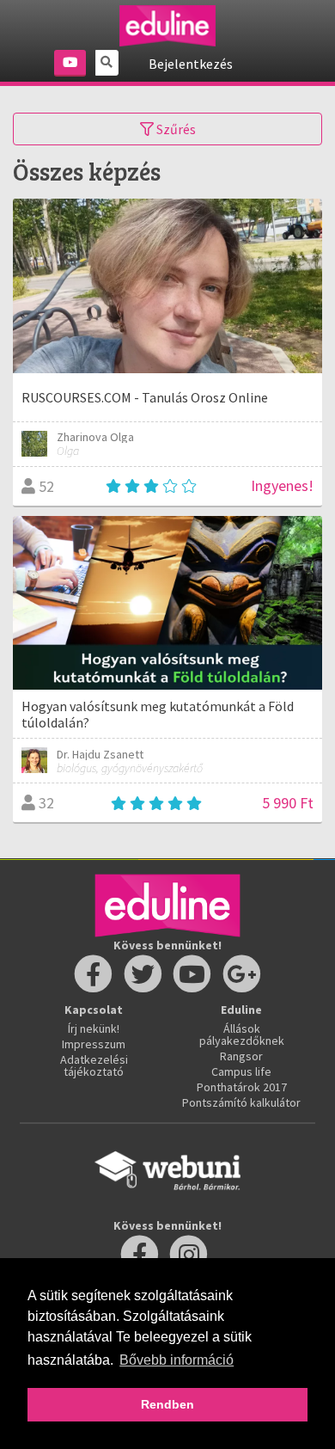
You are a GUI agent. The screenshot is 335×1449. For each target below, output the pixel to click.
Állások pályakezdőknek (241, 1034)
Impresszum (93, 1044)
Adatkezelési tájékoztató (94, 1065)
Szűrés (175, 129)
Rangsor (241, 1056)
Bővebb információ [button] (176, 1360)
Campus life (241, 1071)
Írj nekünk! (93, 1028)
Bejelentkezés (191, 63)
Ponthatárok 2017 (242, 1087)
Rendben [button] (167, 1404)
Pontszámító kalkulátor (241, 1102)
